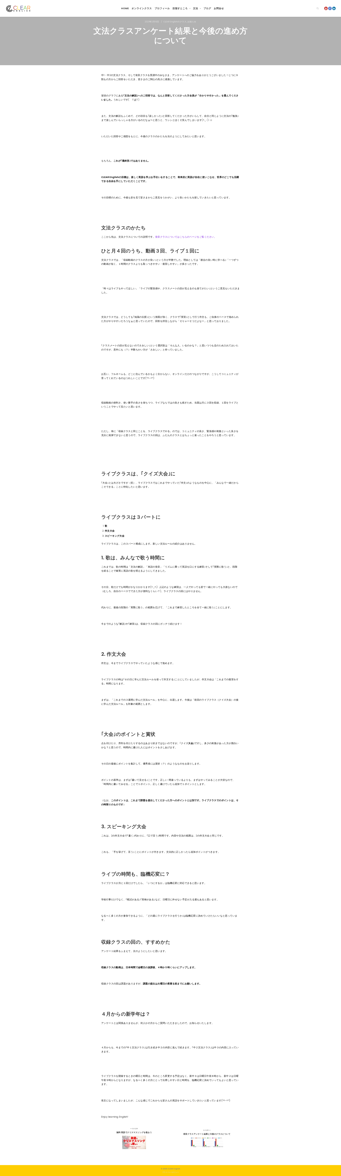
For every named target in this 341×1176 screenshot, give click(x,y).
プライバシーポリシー (170, 1172)
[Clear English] (18, 8)
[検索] (317, 8)
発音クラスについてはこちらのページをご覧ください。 (185, 236)
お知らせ (191, 21)
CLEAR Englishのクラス (174, 21)
